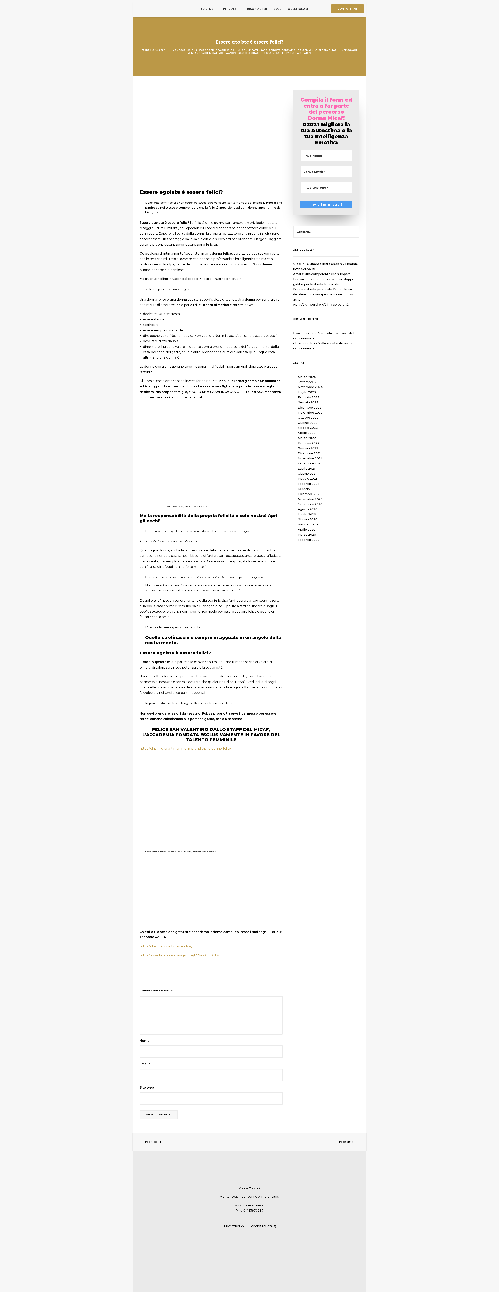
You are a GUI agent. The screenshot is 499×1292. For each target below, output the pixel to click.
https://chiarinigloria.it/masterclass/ (166, 946)
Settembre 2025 (310, 382)
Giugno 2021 (307, 473)
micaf (213, 52)
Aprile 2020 (306, 529)
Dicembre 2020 (309, 494)
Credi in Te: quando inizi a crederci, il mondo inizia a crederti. (325, 266)
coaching (222, 50)
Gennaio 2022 (308, 448)
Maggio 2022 (308, 428)
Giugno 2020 (307, 519)
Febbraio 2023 (308, 397)
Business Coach (203, 50)
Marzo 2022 (307, 438)
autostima (183, 50)
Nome (146, 1041)
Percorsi (230, 8)
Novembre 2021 (310, 458)
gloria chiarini (329, 50)
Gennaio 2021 (308, 489)
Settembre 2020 (310, 504)
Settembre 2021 (310, 463)
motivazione (228, 52)
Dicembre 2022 (309, 407)
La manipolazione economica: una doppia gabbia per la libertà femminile (323, 281)
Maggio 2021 (307, 478)
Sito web (147, 1087)
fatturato (260, 50)
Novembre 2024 (310, 387)
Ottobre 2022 (308, 417)
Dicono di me (257, 8)
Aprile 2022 (306, 433)
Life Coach (349, 50)
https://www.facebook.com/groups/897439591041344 (181, 955)
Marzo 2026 (307, 377)
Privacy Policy (234, 1226)
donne (246, 50)
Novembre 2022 (310, 412)
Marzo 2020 (307, 534)
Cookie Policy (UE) (263, 1226)
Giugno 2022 (307, 422)
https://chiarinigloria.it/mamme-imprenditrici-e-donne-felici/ (185, 748)
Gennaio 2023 (308, 402)
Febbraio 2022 (308, 443)
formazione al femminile (299, 50)
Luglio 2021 (306, 468)
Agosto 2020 (307, 509)
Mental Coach (198, 52)
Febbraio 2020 (308, 540)
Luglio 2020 (307, 514)
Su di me (207, 8)
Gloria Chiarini (300, 52)
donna (235, 50)
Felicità (274, 50)
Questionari (298, 8)
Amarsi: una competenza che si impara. (322, 274)
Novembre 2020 (310, 499)
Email (145, 1064)
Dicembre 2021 (309, 453)
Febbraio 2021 (308, 483)
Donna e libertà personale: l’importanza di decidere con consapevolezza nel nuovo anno (324, 294)
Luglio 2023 (307, 392)
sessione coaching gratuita (258, 52)
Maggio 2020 (308, 524)
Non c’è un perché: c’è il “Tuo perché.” (321, 304)
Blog (278, 8)
